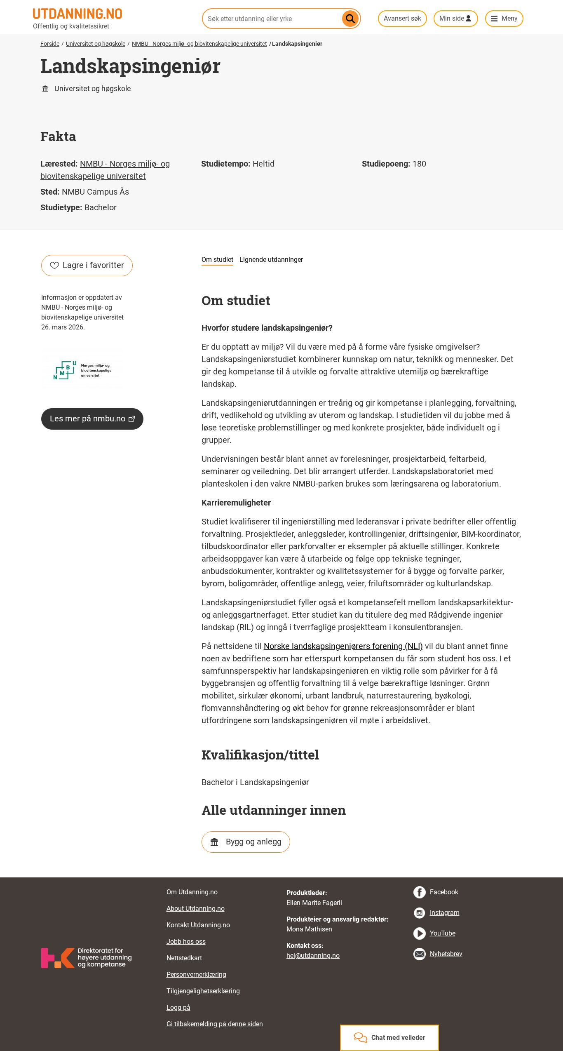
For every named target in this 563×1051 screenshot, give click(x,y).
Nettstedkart (184, 958)
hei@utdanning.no (313, 955)
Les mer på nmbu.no (87, 418)
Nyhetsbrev (446, 954)
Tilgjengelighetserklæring (203, 991)
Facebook (444, 892)
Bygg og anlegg (254, 841)
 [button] (281, 877)
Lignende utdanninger (271, 259)
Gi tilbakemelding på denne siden (215, 1024)
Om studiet (217, 259)
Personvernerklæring (196, 974)
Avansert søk (402, 18)
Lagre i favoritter (93, 265)
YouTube (442, 933)
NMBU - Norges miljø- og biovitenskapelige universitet (199, 43)
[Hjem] (112, 13)
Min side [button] (451, 18)
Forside (49, 43)
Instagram (445, 913)
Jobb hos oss (186, 941)
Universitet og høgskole (95, 43)
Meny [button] (510, 18)
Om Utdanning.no (192, 892)
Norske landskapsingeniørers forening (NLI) (343, 646)
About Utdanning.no (196, 908)
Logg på (178, 1007)
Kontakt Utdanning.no (198, 925)
